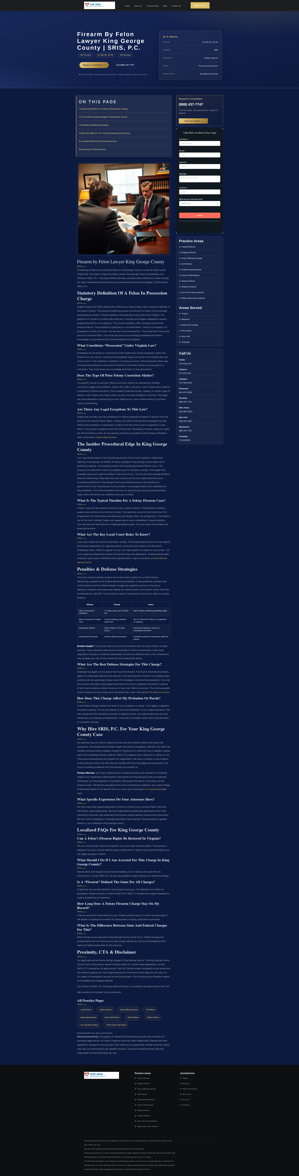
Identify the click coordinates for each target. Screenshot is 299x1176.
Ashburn (183, 369)
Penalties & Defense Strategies (95, 125)
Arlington (183, 379)
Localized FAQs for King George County (99, 141)
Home (127, 6)
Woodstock (184, 427)
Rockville (183, 398)
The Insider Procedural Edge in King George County (104, 117)
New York (183, 417)
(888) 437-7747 (191, 104)
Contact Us (176, 6)
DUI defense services (159, 692)
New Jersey (184, 408)
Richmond (183, 389)
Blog (165, 6)
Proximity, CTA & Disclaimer (93, 149)
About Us (138, 6)
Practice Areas (153, 6)
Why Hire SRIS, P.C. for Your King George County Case (105, 133)
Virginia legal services (105, 437)
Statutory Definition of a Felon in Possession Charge (104, 109)
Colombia (183, 436)
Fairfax (182, 360)
